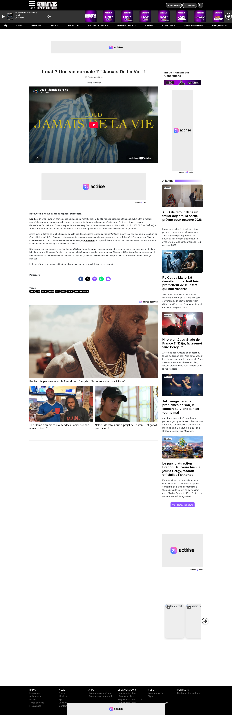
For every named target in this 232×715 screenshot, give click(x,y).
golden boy (89, 240)
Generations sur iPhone (100, 693)
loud (57, 291)
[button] (174, 621)
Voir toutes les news (182, 504)
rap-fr (32, 291)
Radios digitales (98, 25)
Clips (150, 696)
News (19, 25)
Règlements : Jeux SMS (130, 699)
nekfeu (44, 291)
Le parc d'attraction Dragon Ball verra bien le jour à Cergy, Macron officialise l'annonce (181, 469)
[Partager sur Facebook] (80, 280)
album (51, 291)
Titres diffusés (193, 25)
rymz (63, 291)
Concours (168, 25)
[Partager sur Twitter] (87, 280)
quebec (70, 291)
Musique (36, 25)
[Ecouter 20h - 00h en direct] (182, 82)
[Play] (3, 16)
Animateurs (35, 696)
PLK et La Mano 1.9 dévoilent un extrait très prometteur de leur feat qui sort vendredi (180, 283)
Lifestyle (73, 25)
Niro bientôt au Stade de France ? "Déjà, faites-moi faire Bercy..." (182, 343)
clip (38, 291)
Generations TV (126, 25)
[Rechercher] (200, 5)
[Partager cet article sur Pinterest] (94, 280)
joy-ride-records (81, 291)
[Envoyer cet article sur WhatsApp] (101, 280)
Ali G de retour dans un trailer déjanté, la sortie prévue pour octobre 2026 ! (182, 217)
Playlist (33, 699)
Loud (32, 219)
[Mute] (49, 17)
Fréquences (220, 25)
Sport (54, 25)
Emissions (34, 693)
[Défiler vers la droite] (205, 621)
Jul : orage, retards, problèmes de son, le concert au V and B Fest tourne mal (180, 406)
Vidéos (149, 25)
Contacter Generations (188, 693)
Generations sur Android (100, 696)
